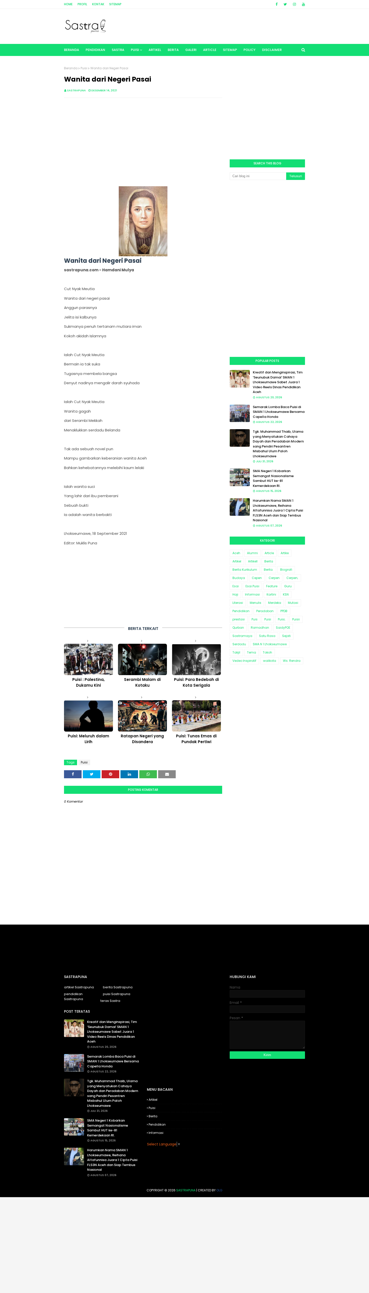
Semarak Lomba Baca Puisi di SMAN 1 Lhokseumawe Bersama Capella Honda (278, 412)
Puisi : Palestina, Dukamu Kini (88, 682)
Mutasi (293, 603)
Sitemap (115, 4)
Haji (235, 594)
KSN (286, 594)
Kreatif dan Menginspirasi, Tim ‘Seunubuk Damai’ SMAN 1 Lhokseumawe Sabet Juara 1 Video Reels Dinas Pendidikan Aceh (277, 382)
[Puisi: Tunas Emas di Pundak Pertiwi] (196, 716)
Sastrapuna (76, 90)
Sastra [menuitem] (118, 49)
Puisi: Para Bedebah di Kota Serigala (196, 682)
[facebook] (276, 4)
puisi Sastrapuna (116, 994)
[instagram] (294, 4)
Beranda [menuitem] (71, 49)
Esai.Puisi (252, 586)
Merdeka (274, 603)
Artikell (253, 561)
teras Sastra (110, 1000)
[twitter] (285, 4)
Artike (285, 553)
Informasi (252, 594)
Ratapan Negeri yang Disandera (142, 738)
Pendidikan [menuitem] (95, 49)
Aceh (236, 553)
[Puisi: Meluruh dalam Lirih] (88, 716)
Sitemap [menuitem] (230, 49)
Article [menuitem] (209, 49)
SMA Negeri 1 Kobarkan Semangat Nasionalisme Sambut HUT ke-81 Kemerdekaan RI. (273, 478)
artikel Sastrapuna (79, 987)
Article (269, 553)
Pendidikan (241, 611)
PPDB (283, 611)
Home (68, 4)
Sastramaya (242, 636)
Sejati (286, 636)
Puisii (296, 619)
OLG (219, 1190)
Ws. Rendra (291, 661)
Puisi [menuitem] (135, 49)
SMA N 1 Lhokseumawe (270, 644)
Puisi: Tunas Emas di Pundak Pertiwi (196, 738)
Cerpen (274, 578)
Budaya (238, 578)
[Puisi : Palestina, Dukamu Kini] (88, 659)
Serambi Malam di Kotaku (142, 682)
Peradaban (265, 611)
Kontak (98, 4)
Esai (235, 586)
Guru (288, 586)
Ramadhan (260, 627)
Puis (255, 619)
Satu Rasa (267, 636)
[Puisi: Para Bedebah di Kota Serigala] (196, 659)
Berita (268, 561)
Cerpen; (292, 578)
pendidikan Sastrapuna (73, 996)
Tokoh (267, 652)
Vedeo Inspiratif (244, 661)
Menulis (255, 603)
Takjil (236, 652)
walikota (269, 661)
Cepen (257, 578)
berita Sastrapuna (118, 987)
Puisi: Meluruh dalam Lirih (88, 738)
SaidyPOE (283, 627)
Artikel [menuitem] (155, 49)
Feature (271, 586)
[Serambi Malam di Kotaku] (142, 659)
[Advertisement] (143, 138)
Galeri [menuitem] (191, 49)
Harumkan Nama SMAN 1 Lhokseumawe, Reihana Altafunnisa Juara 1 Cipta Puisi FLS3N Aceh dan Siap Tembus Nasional (278, 510)
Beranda (71, 68)
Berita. (268, 569)
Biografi (286, 569)
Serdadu (239, 644)
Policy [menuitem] (249, 49)
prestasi (238, 619)
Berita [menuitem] (173, 49)
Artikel (236, 561)
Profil (82, 4)
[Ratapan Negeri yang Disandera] (142, 716)
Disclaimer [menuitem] (272, 49)
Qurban (238, 627)
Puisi (84, 68)
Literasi (237, 603)
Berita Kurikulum (244, 569)
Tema (251, 652)
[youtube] (302, 4)
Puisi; (281, 619)
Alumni (252, 553)
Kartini (271, 594)
